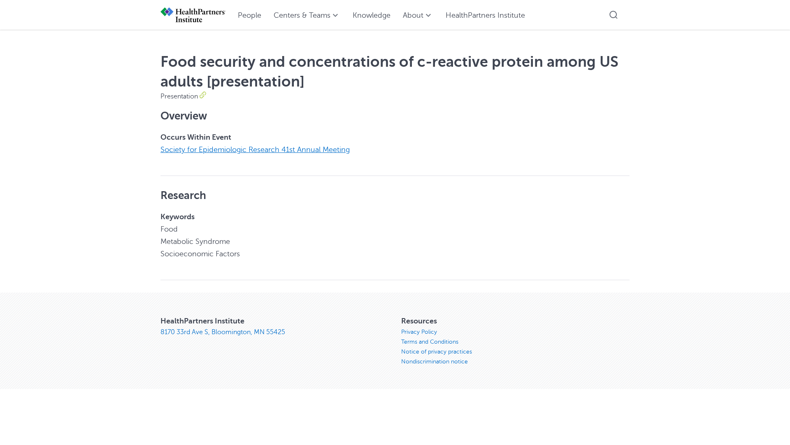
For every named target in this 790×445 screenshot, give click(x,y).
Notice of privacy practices (436, 352)
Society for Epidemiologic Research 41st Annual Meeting (255, 149)
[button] (613, 15)
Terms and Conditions (429, 342)
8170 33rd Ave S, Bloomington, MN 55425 (222, 332)
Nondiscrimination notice (434, 361)
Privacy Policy (419, 332)
